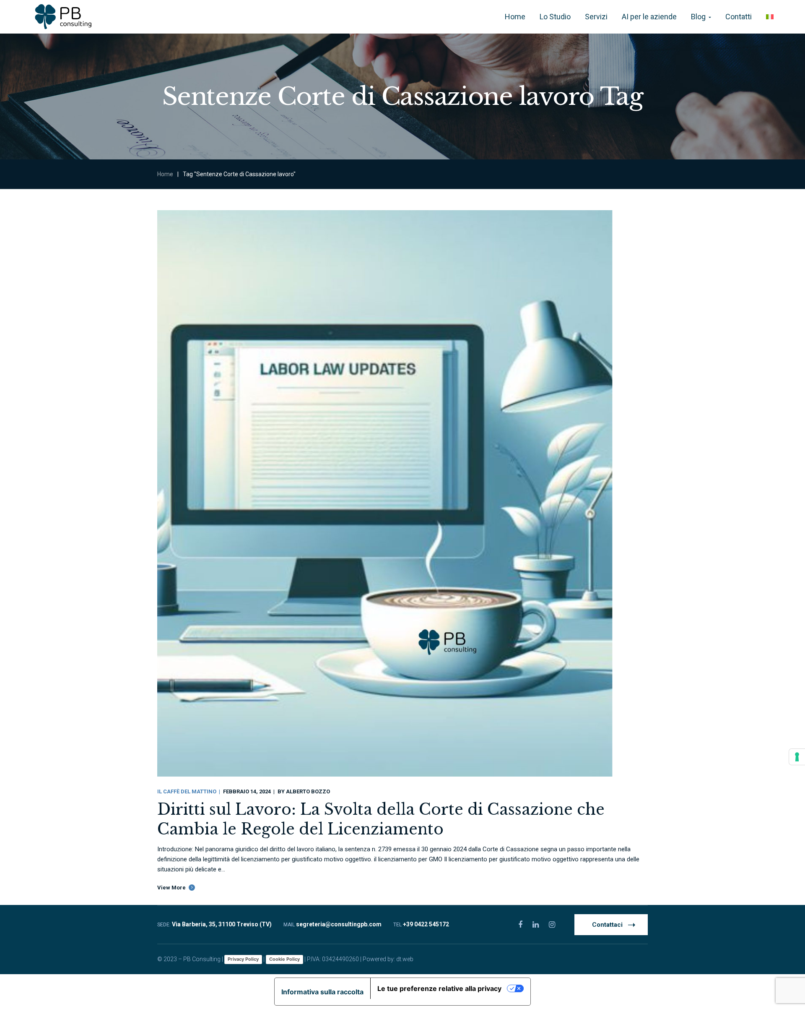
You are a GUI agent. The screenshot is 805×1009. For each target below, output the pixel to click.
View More (171, 887)
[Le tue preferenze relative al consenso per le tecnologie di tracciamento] (797, 757)
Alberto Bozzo (308, 791)
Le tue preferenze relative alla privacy (439, 988)
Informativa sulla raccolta (322, 992)
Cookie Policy (284, 959)
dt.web (404, 959)
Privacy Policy (243, 959)
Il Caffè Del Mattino (186, 791)
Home (165, 174)
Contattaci (607, 924)
